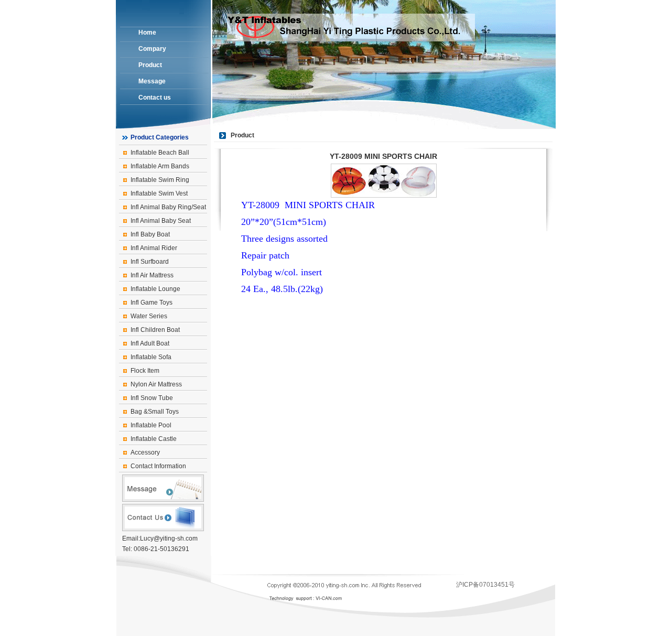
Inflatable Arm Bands (160, 166)
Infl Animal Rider (154, 248)
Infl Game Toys (151, 302)
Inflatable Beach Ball (160, 152)
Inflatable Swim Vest (159, 193)
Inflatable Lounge (155, 289)
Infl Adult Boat (150, 343)
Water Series (149, 316)
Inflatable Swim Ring (160, 180)
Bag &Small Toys (155, 411)
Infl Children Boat (155, 329)
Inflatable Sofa (151, 357)
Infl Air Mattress (152, 275)
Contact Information (158, 466)
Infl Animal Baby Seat (161, 220)
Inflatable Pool (151, 425)
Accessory (145, 452)
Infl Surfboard (150, 261)
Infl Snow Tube (152, 398)
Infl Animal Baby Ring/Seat (168, 207)
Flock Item (145, 370)
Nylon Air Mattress (156, 384)
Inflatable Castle (154, 439)
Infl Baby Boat (150, 234)
